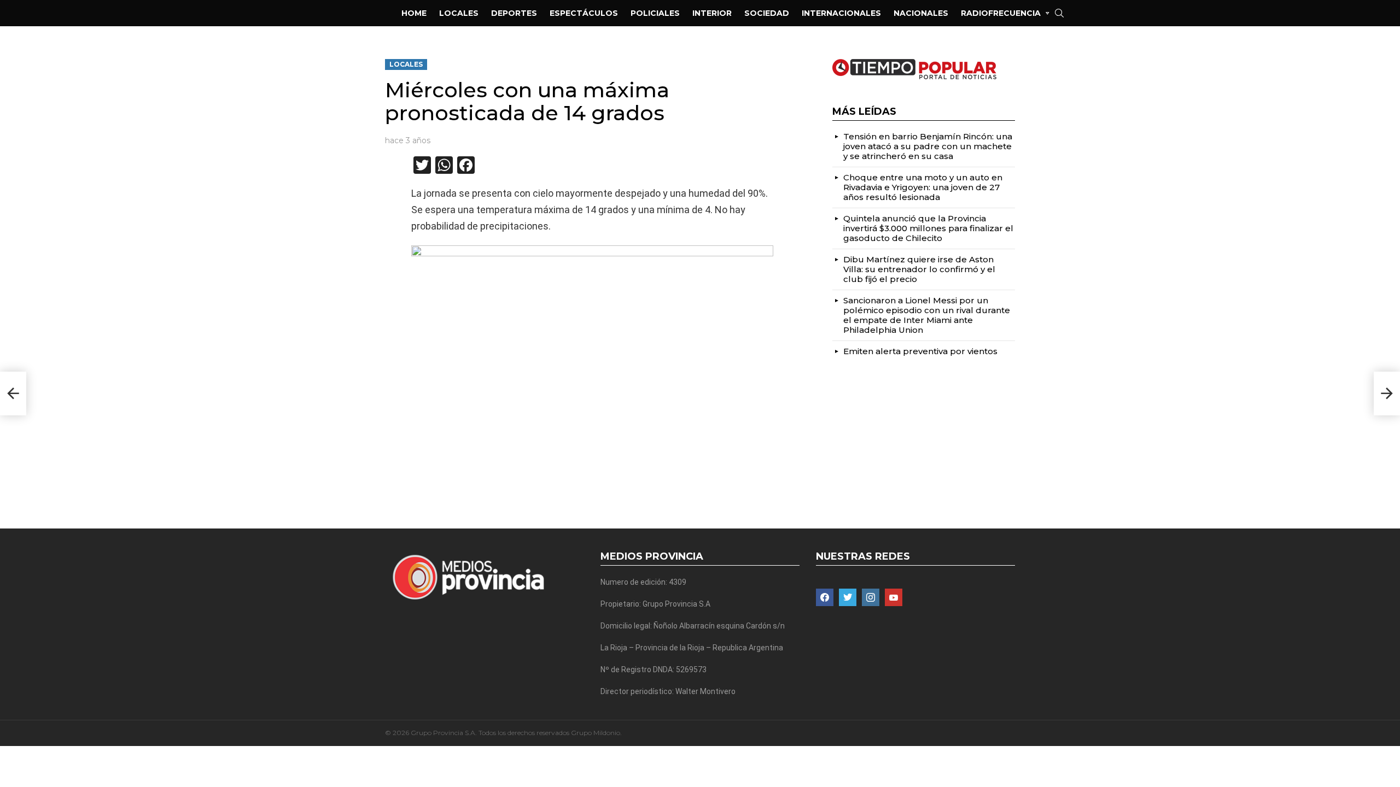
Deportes (514, 13)
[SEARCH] (1059, 13)
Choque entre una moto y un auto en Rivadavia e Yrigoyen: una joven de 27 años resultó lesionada (922, 187)
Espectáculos (584, 13)
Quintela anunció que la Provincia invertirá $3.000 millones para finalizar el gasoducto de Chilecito (928, 228)
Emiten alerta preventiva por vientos (920, 351)
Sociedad (766, 13)
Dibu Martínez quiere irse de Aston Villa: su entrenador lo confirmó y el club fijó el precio (919, 269)
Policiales (655, 13)
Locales (459, 13)
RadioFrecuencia (1001, 13)
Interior (712, 13)
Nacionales (921, 13)
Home (414, 13)
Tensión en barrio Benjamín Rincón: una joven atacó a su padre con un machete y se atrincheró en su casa (927, 146)
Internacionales (841, 13)
